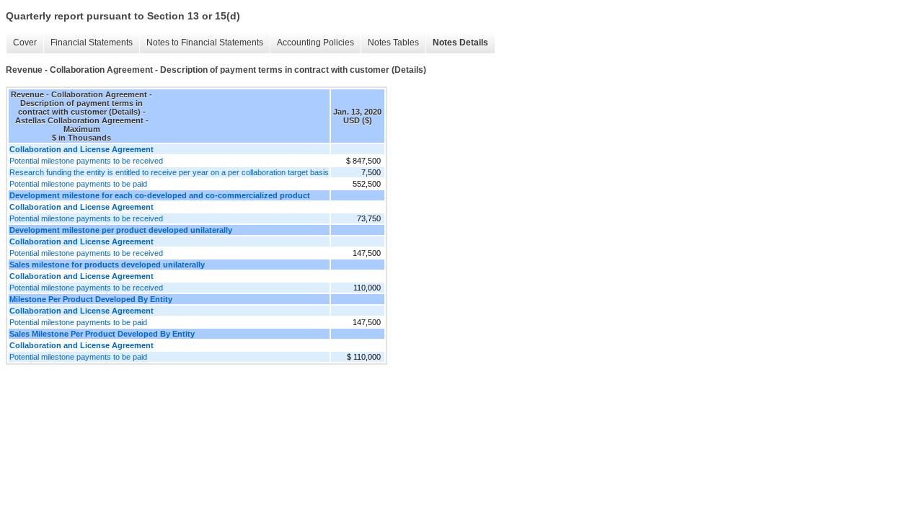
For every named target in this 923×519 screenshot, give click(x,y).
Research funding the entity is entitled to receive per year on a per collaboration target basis (169, 172)
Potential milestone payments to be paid (78, 183)
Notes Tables (393, 42)
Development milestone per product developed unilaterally (120, 230)
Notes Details (460, 42)
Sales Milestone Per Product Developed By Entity (102, 333)
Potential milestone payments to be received (86, 160)
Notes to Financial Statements (204, 42)
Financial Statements (91, 42)
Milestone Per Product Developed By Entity (90, 299)
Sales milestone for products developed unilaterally (107, 264)
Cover (25, 42)
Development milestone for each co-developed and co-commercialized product (159, 195)
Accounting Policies (315, 42)
